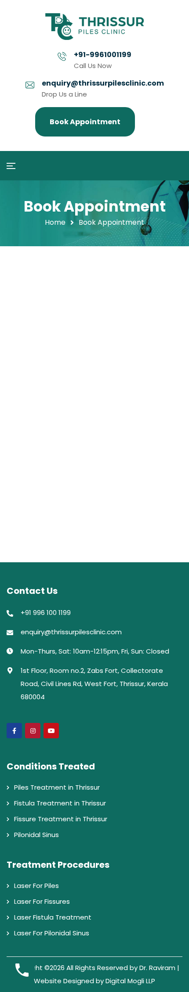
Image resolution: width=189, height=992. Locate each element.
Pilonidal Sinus (36, 834)
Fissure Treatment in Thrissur (60, 818)
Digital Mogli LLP (130, 980)
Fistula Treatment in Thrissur (60, 803)
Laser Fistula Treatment (52, 917)
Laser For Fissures (42, 901)
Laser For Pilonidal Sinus (51, 933)
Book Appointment (85, 122)
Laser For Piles (36, 885)
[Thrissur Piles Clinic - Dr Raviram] (94, 26)
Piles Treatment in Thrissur (57, 787)
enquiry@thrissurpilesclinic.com (103, 83)
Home (55, 222)
